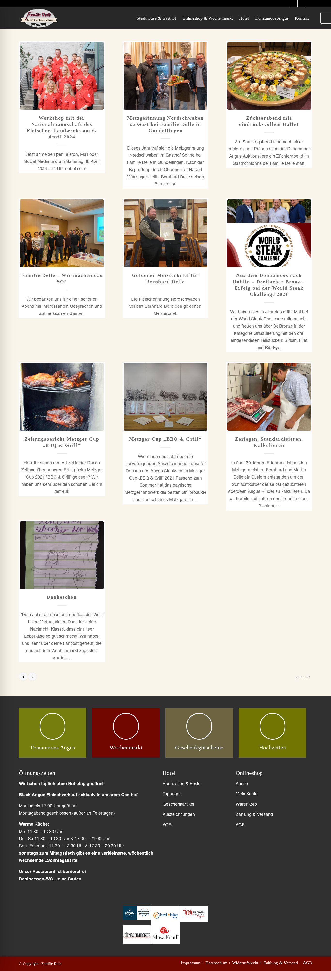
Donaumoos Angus (53, 747)
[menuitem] (156, 18)
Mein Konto (247, 793)
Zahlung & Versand (254, 814)
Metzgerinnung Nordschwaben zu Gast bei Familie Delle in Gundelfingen (165, 124)
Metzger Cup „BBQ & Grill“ (165, 439)
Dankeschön (62, 597)
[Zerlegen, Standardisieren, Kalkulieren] (269, 397)
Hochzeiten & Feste (182, 783)
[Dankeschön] (62, 555)
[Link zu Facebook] (301, 3)
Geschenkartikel (178, 804)
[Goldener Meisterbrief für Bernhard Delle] (165, 233)
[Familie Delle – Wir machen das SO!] (62, 233)
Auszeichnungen (179, 814)
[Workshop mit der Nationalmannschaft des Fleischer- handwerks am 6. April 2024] (62, 76)
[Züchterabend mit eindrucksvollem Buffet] (269, 76)
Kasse (242, 783)
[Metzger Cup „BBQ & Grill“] (165, 397)
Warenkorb (246, 804)
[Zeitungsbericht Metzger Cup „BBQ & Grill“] (62, 397)
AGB (167, 824)
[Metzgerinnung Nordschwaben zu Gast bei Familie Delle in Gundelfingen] (165, 76)
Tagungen (172, 793)
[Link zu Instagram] (286, 3)
